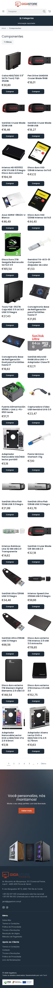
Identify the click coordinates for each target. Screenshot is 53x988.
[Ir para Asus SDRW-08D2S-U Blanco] (14, 200)
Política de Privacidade (11, 927)
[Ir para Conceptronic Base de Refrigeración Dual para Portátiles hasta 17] (14, 342)
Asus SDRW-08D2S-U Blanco (13, 216)
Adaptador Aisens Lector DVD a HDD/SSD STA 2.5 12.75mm (38, 736)
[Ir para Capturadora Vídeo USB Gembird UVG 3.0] (39, 392)
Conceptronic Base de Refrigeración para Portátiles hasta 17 (38, 310)
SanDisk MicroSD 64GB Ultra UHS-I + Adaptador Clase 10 (38, 359)
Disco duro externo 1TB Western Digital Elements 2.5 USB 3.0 (13, 688)
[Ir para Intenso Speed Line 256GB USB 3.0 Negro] (39, 578)
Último (43, 764)
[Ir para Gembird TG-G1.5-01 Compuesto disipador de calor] (39, 244)
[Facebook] (7, 907)
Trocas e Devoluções (11, 930)
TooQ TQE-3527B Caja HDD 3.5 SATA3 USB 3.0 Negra (13, 309)
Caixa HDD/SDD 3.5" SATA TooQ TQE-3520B (13, 78)
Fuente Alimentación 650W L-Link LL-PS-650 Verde (13, 409)
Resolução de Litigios (11, 933)
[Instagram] (3, 907)
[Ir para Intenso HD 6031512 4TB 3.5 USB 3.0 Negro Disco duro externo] (14, 152)
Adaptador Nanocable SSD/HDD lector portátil (13, 457)
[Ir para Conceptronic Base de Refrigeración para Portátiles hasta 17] (39, 292)
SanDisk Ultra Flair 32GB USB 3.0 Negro (12, 503)
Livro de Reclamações (11, 960)
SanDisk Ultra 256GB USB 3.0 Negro (13, 639)
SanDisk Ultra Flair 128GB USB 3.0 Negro (39, 503)
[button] (8, 42)
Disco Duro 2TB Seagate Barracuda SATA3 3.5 (13, 262)
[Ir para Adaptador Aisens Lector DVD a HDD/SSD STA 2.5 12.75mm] (39, 718)
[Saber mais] (26, 817)
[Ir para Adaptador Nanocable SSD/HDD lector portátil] (14, 439)
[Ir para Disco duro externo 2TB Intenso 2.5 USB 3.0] (39, 670)
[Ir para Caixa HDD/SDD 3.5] (14, 61)
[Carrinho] (50, 11)
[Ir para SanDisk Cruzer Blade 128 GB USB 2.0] (39, 531)
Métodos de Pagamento (12, 937)
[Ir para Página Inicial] (26, 4)
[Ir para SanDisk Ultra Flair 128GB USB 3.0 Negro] (39, 486)
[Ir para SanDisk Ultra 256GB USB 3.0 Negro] (14, 623)
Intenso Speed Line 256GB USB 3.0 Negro (39, 595)
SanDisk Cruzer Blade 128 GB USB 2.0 (39, 547)
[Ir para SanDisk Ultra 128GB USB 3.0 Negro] (14, 578)
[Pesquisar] (44, 11)
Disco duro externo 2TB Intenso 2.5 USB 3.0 (38, 688)
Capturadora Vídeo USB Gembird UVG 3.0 (39, 408)
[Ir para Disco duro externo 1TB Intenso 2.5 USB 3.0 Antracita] (39, 623)
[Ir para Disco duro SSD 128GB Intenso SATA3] (39, 152)
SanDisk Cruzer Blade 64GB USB (39, 124)
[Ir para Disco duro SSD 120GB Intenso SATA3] (39, 200)
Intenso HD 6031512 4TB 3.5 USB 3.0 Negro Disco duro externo (13, 170)
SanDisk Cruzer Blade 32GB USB (13, 124)
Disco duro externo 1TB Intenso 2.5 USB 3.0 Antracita (38, 641)
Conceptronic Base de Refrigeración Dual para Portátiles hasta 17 (13, 360)
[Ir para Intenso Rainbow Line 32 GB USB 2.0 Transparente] (14, 531)
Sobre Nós (6, 920)
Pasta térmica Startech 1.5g (36, 455)
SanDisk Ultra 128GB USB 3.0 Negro (13, 595)
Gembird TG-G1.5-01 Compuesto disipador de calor (39, 262)
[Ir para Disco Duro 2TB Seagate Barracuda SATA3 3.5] (14, 244)
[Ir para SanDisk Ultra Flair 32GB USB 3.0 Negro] (14, 486)
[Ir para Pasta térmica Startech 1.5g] (39, 439)
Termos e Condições (10, 923)
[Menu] (3, 11)
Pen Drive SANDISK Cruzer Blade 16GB (38, 77)
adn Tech (43, 975)
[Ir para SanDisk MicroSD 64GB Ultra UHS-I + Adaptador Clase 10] (39, 342)
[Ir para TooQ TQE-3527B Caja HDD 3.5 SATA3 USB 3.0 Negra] (14, 292)
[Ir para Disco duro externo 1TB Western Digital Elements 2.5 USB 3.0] (14, 670)
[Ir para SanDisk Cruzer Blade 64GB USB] (39, 108)
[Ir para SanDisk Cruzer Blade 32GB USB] (14, 108)
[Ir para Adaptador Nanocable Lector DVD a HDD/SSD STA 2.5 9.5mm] (14, 718)
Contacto (6, 950)
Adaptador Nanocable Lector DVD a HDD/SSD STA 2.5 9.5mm (13, 736)
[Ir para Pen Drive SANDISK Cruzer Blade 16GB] (39, 61)
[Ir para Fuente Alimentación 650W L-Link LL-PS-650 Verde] (14, 392)
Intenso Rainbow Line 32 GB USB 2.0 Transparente (11, 549)
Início (4, 28)
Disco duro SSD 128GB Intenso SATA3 (39, 169)
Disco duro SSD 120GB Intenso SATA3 (39, 216)
